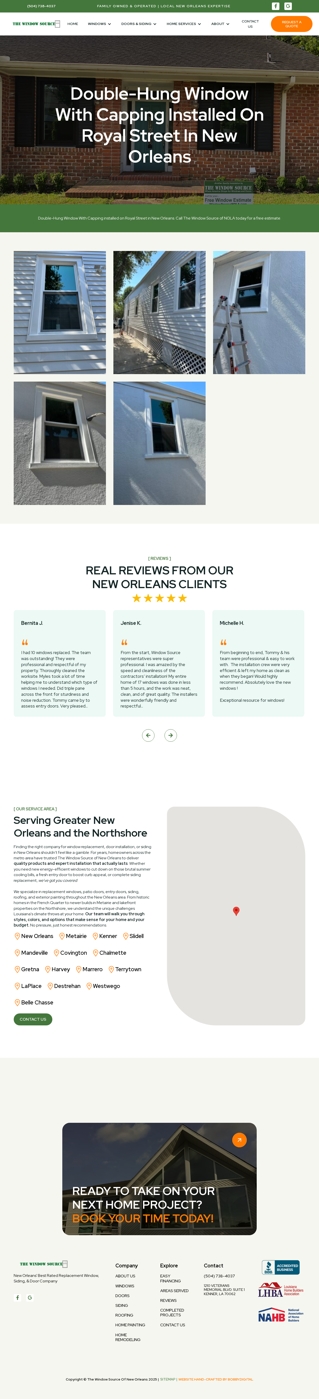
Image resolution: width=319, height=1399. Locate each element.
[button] (99, 23)
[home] (34, 24)
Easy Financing (170, 1278)
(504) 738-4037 (219, 1276)
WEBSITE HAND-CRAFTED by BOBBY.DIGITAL (215, 1379)
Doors (122, 1295)
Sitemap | (168, 1379)
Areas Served (174, 1290)
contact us (172, 1325)
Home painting (130, 1325)
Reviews (168, 1300)
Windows (124, 1286)
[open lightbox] (159, 378)
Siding (121, 1305)
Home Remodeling (128, 1337)
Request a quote (292, 24)
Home (73, 23)
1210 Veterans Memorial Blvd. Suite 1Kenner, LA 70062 (224, 1289)
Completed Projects (172, 1313)
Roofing (124, 1315)
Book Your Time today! (143, 1218)
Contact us (250, 24)
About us (125, 1276)
